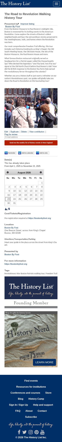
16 (8, 195)
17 (14, 195)
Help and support (43, 405)
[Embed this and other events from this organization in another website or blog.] (43, 152)
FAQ (17, 411)
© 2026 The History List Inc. (31, 437)
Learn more (44, 362)
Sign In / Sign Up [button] (18, 405)
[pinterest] (36, 433)
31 (14, 203)
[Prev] (8, 172)
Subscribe (31, 417)
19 (25, 195)
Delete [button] (24, 132)
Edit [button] (6, 132)
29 (41, 199)
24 (14, 199)
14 (36, 191)
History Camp (36, 399)
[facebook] (19, 433)
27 (31, 199)
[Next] (41, 172)
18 (20, 195)
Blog (20, 399)
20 (31, 195)
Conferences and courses (25, 393)
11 (20, 191)
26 (25, 199)
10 (14, 191)
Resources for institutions (31, 387)
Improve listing (27, 24)
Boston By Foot (12, 26)
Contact (42, 411)
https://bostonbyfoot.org (39, 218)
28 (36, 199)
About (29, 411)
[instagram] (31, 433)
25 (20, 199)
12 (25, 191)
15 (41, 191)
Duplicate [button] (15, 132)
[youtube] (42, 433)
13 (31, 191)
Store (48, 393)
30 (8, 203)
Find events (31, 380)
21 (36, 195)
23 (8, 199)
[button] (11, 152)
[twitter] (24, 433)
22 (41, 195)
